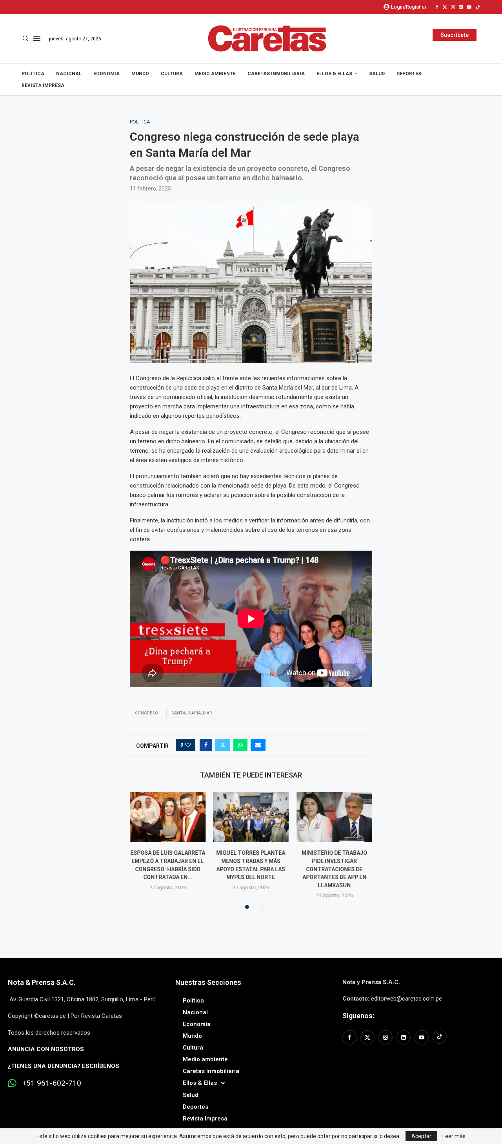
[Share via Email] (258, 745)
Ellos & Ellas (334, 73)
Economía (106, 73)
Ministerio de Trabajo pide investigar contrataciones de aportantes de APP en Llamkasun (251, 869)
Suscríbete (454, 35)
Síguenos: (358, 1016)
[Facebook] (437, 7)
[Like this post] (188, 745)
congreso (146, 713)
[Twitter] (444, 7)
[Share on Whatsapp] (240, 745)
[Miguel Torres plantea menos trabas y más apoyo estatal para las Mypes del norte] (168, 817)
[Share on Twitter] (222, 745)
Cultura (172, 73)
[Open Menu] (36, 38)
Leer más (454, 1136)
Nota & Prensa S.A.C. (42, 982)
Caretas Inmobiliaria (276, 73)
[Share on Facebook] (206, 745)
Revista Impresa (43, 85)
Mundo (140, 73)
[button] (140, 850)
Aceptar (421, 1136)
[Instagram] (453, 7)
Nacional (69, 73)
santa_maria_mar (191, 713)
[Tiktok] (477, 7)
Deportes (409, 73)
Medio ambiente (215, 73)
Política (33, 73)
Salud (377, 73)
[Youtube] (469, 7)
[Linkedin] (460, 7)
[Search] (25, 39)
